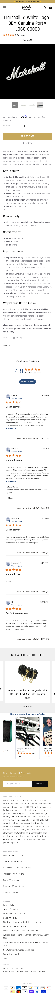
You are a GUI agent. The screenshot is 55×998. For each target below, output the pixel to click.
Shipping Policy (10, 918)
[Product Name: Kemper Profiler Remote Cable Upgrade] (27, 738)
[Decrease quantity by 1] (17, 126)
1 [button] (24, 706)
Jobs (5, 958)
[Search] (44, 7)
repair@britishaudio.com (35, 971)
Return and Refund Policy (14, 926)
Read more (11, 428)
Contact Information (12, 954)
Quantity (7, 126)
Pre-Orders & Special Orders (15, 913)
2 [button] (26, 706)
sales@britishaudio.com (13, 971)
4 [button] (30, 706)
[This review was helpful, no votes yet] (42, 508)
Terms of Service (10, 909)
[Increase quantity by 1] (31, 126)
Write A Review (27, 382)
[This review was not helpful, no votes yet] (46, 438)
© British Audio (27, 983)
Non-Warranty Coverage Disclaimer (18, 950)
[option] (27, 71)
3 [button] (28, 706)
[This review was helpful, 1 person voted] (42, 438)
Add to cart (27, 136)
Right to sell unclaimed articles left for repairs (23, 922)
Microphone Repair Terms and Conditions (21, 930)
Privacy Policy (9, 905)
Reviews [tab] (6, 345)
